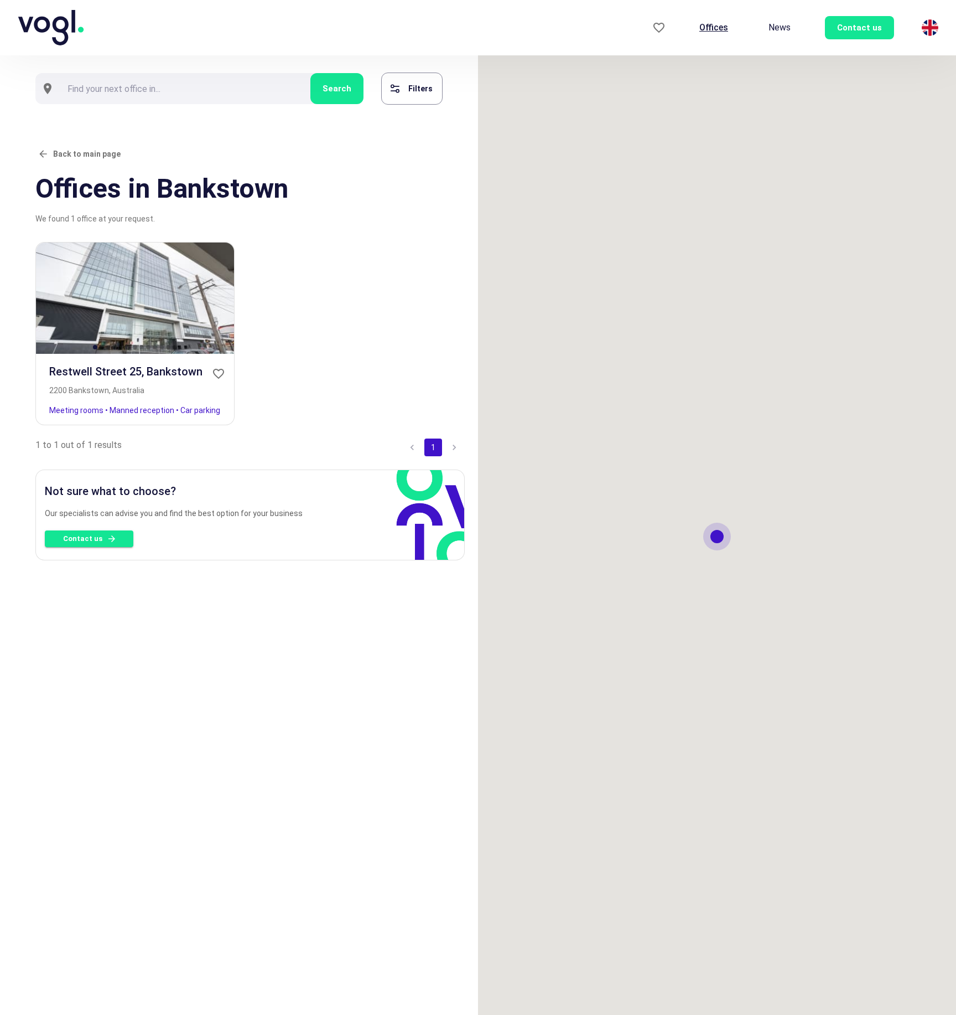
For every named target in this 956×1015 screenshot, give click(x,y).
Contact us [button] (859, 28)
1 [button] (433, 447)
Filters (420, 88)
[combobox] (185, 88)
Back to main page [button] (87, 154)
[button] (218, 374)
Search (337, 89)
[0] (659, 28)
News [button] (779, 27)
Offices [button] (713, 27)
